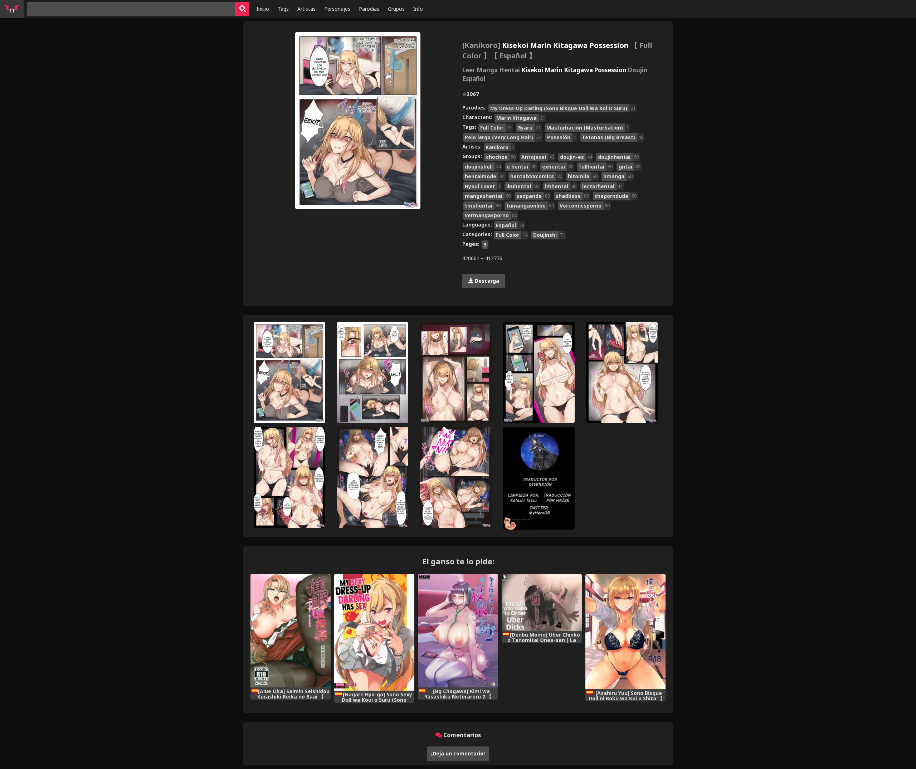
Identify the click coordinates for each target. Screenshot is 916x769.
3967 (470, 93)
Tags (283, 8)
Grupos (396, 8)
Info (418, 8)
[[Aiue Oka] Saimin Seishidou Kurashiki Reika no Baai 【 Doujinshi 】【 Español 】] (290, 630)
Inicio (263, 8)
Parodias (369, 8)
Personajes (337, 8)
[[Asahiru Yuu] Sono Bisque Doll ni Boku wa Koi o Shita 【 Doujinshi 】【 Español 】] (625, 631)
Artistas (306, 8)
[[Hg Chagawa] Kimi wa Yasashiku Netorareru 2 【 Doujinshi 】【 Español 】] (458, 630)
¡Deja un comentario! (458, 753)
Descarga (486, 280)
